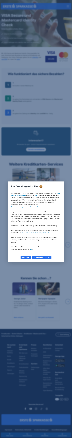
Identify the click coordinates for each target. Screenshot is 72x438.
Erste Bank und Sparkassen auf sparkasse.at (35, 233)
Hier (36, 195)
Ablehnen (25, 257)
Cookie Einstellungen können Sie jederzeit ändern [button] (27, 207)
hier (31, 249)
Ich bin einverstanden (42, 257)
